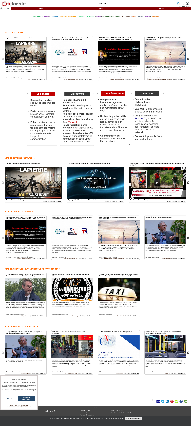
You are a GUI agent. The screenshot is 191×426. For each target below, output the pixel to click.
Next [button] (188, 58)
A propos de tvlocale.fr (87, 415)
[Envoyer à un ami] (186, 401)
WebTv (101, 8)
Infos (116, 410)
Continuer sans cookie (26, 398)
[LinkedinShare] (167, 401)
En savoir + (83, 413)
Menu (8, 8)
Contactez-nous (85, 410)
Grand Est (167, 373)
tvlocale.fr (50, 411)
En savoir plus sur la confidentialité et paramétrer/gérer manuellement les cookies (18, 406)
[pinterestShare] (172, 401)
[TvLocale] (14, 3)
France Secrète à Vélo (71, 373)
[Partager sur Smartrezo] (158, 401)
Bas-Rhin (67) (120, 315)
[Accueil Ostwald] (1, 8)
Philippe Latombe (166, 258)
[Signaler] (154, 401)
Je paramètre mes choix (133, 418)
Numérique (126, 16)
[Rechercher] (182, 3)
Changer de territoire (184, 6)
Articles (41, 8)
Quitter (9, 398)
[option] (26, 58)
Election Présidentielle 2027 (71, 79)
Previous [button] (2, 58)
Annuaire (161, 8)
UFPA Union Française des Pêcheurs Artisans (159, 79)
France (29, 79)
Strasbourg (75, 315)
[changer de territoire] (178, 3)
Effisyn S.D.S (119, 373)
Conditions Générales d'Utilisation (122, 413)
